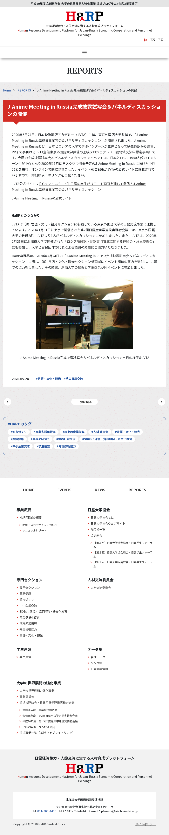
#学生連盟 (43, 446)
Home (7, 90)
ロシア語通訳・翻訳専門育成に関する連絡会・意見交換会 (110, 241)
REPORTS (25, 90)
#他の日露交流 (73, 378)
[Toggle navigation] (84, 52)
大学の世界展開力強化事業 (37, 690)
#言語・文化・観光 (48, 378)
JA (145, 39)
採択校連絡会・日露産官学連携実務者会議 (47, 702)
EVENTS (64, 489)
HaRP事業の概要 (31, 517)
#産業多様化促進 (45, 432)
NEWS (100, 489)
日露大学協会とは (102, 517)
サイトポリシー (145, 824)
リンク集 (96, 663)
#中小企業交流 (20, 446)
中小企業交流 (28, 605)
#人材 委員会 (99, 432)
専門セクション (30, 587)
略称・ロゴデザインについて (39, 525)
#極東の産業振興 (73, 432)
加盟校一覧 (98, 529)
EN (152, 39)
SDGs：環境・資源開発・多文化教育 (43, 611)
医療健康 (25, 593)
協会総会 (96, 535)
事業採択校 (27, 696)
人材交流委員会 (101, 587)
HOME (28, 489)
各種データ (98, 657)
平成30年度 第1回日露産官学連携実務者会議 (50, 721)
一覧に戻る (84, 402)
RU (160, 39)
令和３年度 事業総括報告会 (39, 710)
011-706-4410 (46, 811)
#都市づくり (19, 432)
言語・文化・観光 (31, 635)
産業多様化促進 (30, 617)
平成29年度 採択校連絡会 (38, 727)
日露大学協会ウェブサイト (108, 523)
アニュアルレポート (34, 530)
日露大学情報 (99, 669)
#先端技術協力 (66, 446)
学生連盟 (25, 657)
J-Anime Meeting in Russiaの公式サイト (42, 198)
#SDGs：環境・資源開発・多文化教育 (107, 439)
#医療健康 (17, 439)
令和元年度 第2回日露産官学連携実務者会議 (49, 716)
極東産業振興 (28, 623)
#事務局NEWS (40, 439)
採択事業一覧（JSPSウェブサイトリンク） (47, 733)
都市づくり (27, 599)
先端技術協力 (28, 629)
